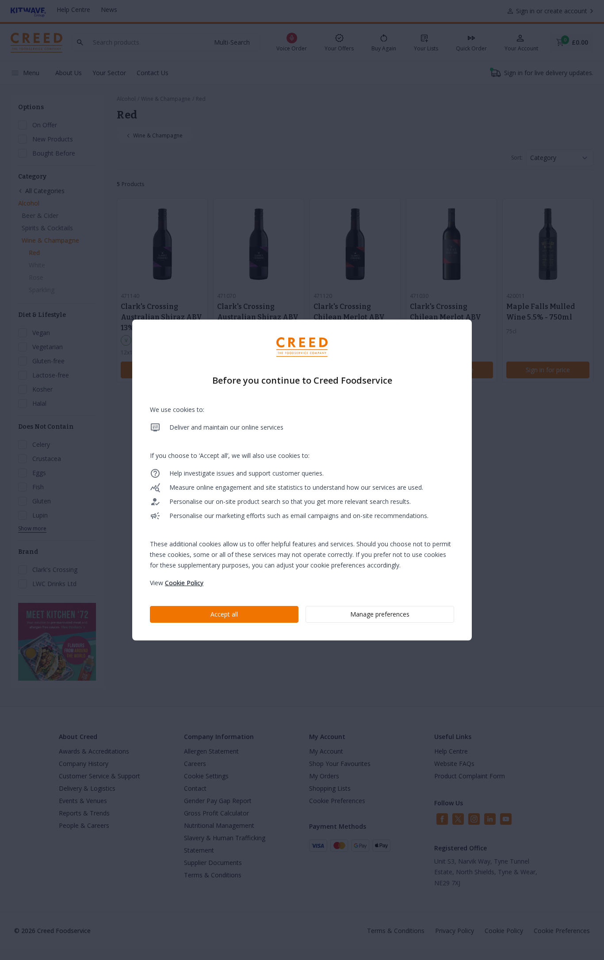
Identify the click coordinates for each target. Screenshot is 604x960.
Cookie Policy (184, 583)
